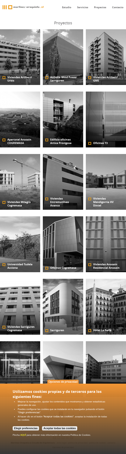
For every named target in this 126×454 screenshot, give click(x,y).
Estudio (66, 7)
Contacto (117, 7)
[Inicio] (23, 7)
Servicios (82, 7)
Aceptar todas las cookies (59, 428)
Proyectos (100, 7)
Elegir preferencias (26, 428)
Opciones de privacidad (63, 381)
